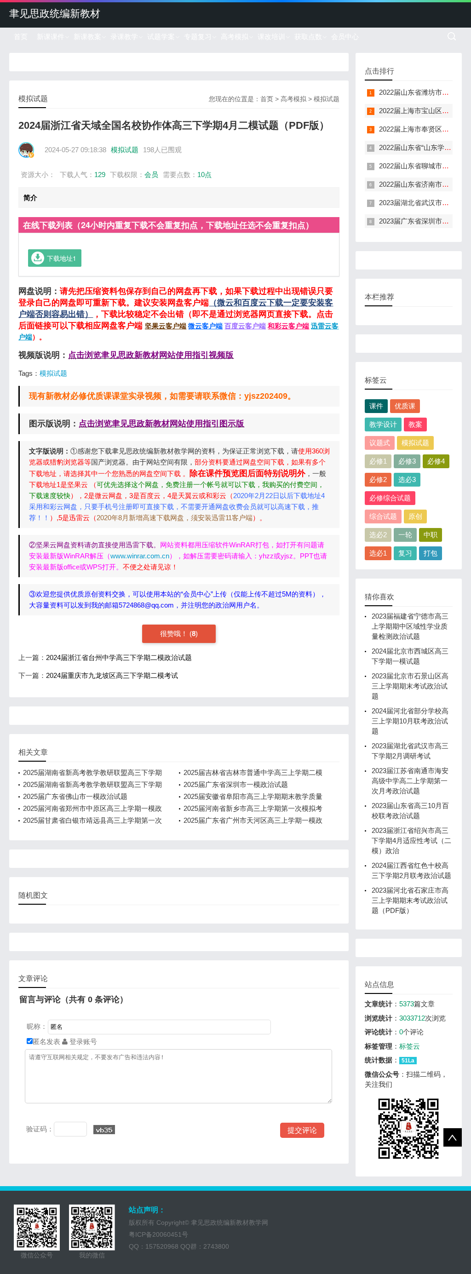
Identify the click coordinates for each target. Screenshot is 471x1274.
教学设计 (383, 424)
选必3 (407, 479)
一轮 (405, 535)
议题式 (379, 443)
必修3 (407, 461)
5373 (406, 1004)
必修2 (378, 479)
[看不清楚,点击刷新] (104, 1129)
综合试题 (383, 516)
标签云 (409, 1046)
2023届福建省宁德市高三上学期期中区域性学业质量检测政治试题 (410, 626)
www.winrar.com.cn (139, 556)
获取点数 (308, 36)
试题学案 (161, 36)
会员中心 (345, 36)
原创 (415, 516)
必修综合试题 (390, 498)
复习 (405, 553)
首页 (21, 36)
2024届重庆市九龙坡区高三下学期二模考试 (112, 675)
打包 (430, 553)
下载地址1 (61, 258)
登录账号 (82, 1041)
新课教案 (87, 36)
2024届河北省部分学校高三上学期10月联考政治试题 (410, 721)
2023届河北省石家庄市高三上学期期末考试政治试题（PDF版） (410, 900)
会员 (151, 174)
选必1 (378, 553)
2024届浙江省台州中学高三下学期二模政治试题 (119, 657)
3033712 (412, 1018)
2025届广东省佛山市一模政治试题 (75, 796)
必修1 (378, 461)
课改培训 (271, 36)
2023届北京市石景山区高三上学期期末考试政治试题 (410, 686)
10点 (204, 174)
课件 (376, 406)
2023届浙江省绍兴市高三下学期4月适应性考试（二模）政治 (411, 840)
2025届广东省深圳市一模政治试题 (236, 784)
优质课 (405, 406)
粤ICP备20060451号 (158, 1234)
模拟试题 (326, 99)
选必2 (378, 535)
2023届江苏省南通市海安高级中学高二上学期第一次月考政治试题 (410, 781)
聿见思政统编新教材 (54, 13)
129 (99, 174)
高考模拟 (234, 36)
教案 (415, 424)
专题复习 (198, 36)
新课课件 (50, 36)
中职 (430, 535)
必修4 (436, 461)
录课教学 (124, 36)
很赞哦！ (175, 633)
